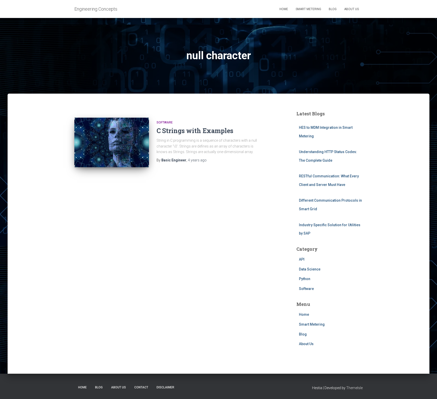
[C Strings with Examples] (111, 142)
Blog (333, 9)
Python (304, 279)
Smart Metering (308, 9)
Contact (141, 387)
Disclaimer (165, 387)
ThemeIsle (354, 388)
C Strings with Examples (195, 131)
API (301, 259)
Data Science (309, 269)
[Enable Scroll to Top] (427, 389)
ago (197, 160)
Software (165, 122)
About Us (351, 9)
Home (283, 9)
